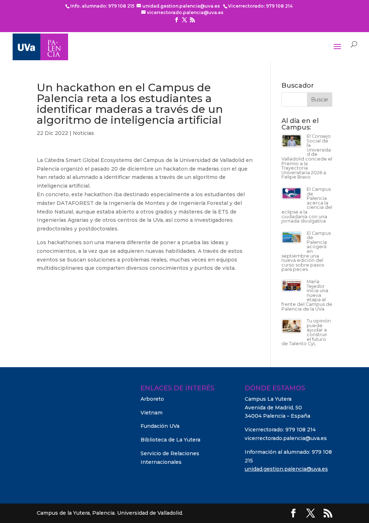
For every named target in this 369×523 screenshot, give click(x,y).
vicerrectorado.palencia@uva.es (286, 438)
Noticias (83, 133)
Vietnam (152, 412)
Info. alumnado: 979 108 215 (102, 6)
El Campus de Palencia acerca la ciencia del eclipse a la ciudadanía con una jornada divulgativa (306, 205)
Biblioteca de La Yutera (170, 439)
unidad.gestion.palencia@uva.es (286, 469)
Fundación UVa (160, 426)
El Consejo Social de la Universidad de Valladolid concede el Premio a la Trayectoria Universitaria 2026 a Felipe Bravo (306, 156)
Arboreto (152, 399)
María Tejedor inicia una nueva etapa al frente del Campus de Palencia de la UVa (306, 295)
